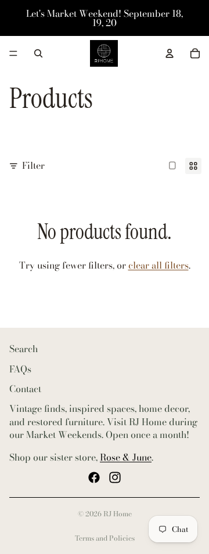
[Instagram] (115, 477)
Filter (33, 165)
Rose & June (126, 457)
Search (23, 349)
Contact (25, 389)
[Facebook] (94, 477)
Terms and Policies (105, 538)
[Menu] (13, 53)
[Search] (38, 53)
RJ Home (117, 513)
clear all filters (158, 265)
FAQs (20, 368)
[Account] (169, 53)
